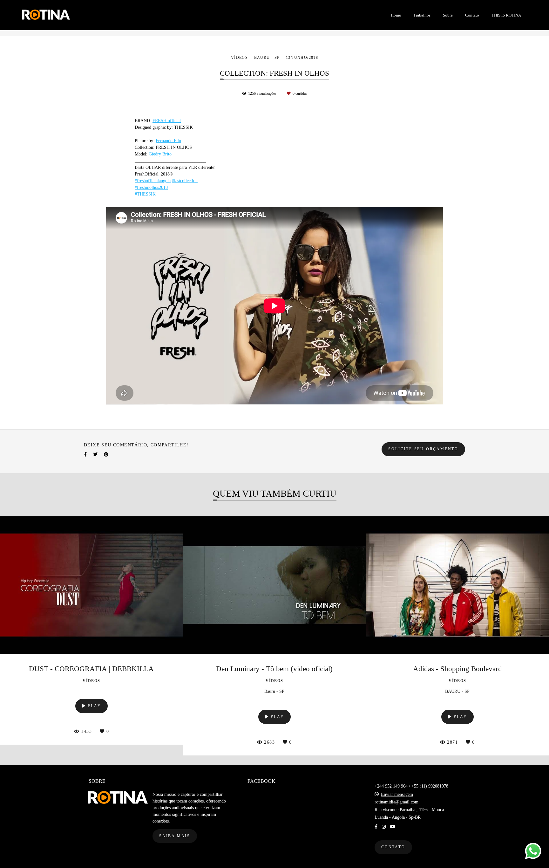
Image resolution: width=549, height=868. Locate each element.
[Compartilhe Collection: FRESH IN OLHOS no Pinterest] (106, 454)
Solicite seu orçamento (423, 449)
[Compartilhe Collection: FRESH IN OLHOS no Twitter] (95, 454)
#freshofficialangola (153, 181)
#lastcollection (185, 181)
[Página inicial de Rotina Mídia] (69, 15)
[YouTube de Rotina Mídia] (392, 826)
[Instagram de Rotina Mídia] (384, 826)
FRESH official (166, 121)
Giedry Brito (160, 154)
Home (396, 15)
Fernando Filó (168, 141)
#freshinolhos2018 (151, 187)
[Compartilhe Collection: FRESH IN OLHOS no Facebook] (85, 454)
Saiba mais (174, 836)
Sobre (448, 15)
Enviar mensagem (397, 794)
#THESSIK (145, 194)
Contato (472, 15)
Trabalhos (421, 15)
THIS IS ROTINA (506, 15)
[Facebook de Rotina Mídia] (376, 826)
